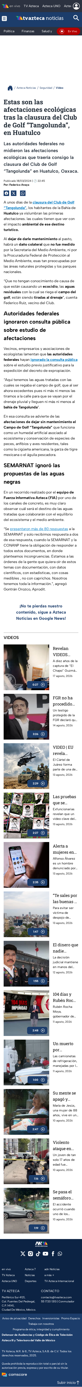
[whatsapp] (60, 1255)
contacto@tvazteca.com (56, 1297)
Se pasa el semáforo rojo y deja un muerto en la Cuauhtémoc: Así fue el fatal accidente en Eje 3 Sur (65, 1195)
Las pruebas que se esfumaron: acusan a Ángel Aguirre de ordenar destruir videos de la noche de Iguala (64, 800)
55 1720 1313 (48, 1301)
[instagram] (30, 1255)
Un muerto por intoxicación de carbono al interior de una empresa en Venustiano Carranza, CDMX (65, 1047)
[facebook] (53, 1255)
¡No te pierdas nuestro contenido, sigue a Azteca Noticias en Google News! (41, 612)
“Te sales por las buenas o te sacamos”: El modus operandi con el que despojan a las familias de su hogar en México (65, 899)
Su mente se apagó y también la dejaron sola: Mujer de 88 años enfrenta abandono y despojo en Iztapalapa (65, 1096)
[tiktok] (38, 1255)
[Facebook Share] (6, 193)
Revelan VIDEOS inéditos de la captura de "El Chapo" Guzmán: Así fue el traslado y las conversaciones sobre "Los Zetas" (65, 652)
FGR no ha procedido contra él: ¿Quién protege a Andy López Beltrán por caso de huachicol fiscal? (64, 701)
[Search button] (76, 18)
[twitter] (23, 1255)
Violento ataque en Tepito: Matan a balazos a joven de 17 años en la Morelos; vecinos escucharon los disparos (64, 1146)
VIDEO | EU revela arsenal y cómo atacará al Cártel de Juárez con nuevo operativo (63, 750)
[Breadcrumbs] (12, 88)
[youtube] (45, 1255)
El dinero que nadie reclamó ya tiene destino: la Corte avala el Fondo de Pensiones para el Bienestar (65, 948)
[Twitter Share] (13, 193)
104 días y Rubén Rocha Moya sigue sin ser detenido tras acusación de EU (65, 997)
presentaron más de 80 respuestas (39, 529)
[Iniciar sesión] (76, 6)
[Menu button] (4, 18)
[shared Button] (23, 193)
